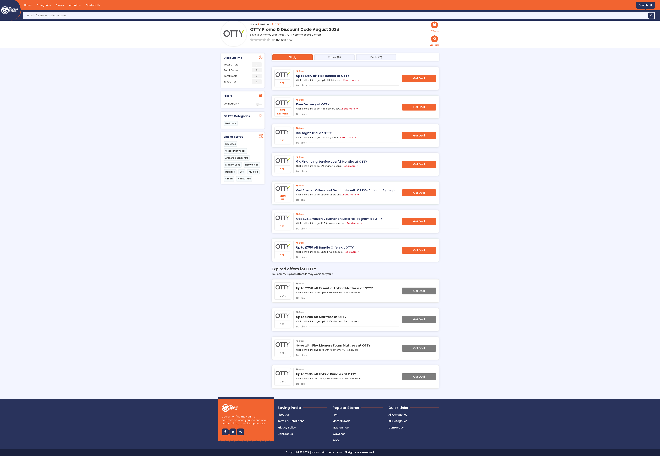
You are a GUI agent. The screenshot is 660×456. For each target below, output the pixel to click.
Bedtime (230, 171)
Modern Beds (232, 164)
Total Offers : (240, 64)
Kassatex (230, 144)
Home (27, 5)
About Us (75, 5)
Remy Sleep (251, 164)
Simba (229, 178)
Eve (242, 171)
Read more (349, 80)
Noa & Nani (244, 178)
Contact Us (93, 5)
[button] (434, 40)
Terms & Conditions (291, 421)
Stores (60, 5)
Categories (44, 5)
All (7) (292, 57)
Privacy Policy (287, 427)
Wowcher (339, 434)
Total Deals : (240, 76)
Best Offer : (240, 81)
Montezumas (341, 421)
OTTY (277, 24)
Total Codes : (240, 70)
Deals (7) (376, 57)
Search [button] (644, 5)
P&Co (336, 440)
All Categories (397, 414)
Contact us (285, 434)
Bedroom (265, 24)
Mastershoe (341, 427)
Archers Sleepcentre (236, 158)
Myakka (253, 171)
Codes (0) (334, 57)
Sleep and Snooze (235, 150)
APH (335, 414)
